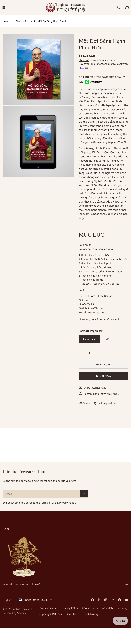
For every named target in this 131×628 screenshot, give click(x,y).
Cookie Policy (90, 608)
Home (6, 21)
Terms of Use (48, 502)
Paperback (89, 339)
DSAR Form (72, 614)
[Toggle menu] (4, 7)
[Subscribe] (84, 493)
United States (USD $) (36, 599)
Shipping (84, 60)
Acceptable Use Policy (115, 608)
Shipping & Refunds (50, 614)
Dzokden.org (91, 614)
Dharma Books (23, 21)
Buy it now (103, 376)
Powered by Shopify (14, 613)
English (7, 600)
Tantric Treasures (22, 609)
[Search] (118, 7)
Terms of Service (48, 608)
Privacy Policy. (67, 502)
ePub (109, 339)
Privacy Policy (70, 608)
